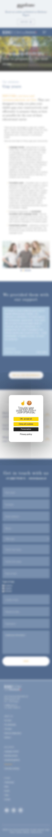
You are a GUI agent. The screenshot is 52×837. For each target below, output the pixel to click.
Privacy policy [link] (26, 434)
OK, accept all (26, 419)
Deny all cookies (26, 424)
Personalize (26, 429)
